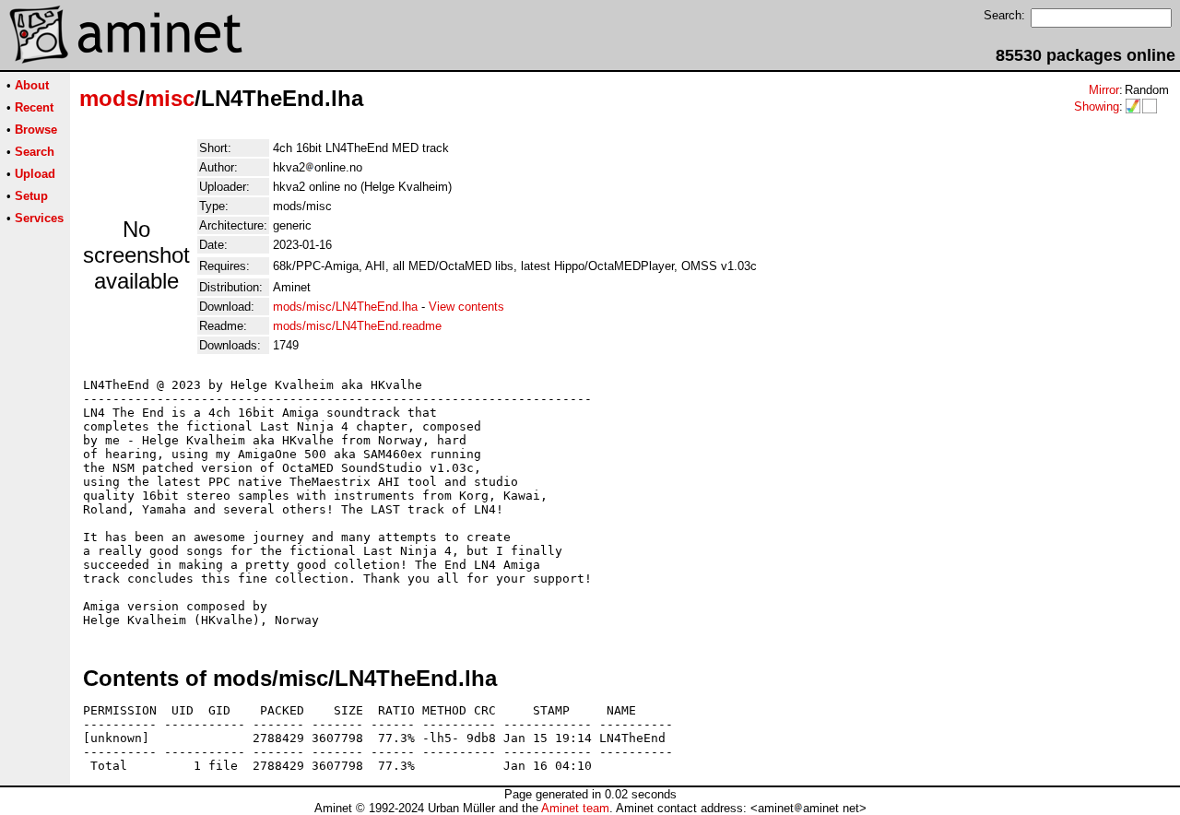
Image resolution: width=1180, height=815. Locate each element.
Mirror (1104, 90)
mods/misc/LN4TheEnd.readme (357, 326)
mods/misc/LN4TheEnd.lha (345, 306)
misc (170, 98)
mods (108, 98)
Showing (1096, 106)
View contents (466, 306)
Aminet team (575, 808)
